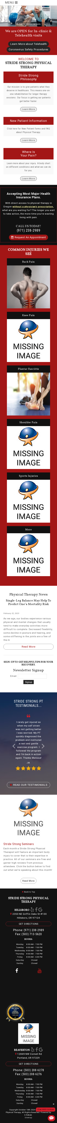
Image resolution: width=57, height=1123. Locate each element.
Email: (13, 676)
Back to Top (29, 892)
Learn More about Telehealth (28, 44)
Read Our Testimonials (29, 784)
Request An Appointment (30, 237)
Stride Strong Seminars (18, 844)
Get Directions (28, 923)
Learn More (28, 109)
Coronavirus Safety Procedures (28, 49)
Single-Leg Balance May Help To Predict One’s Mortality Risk (28, 602)
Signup (28, 682)
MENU (10, 2)
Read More (29, 646)
